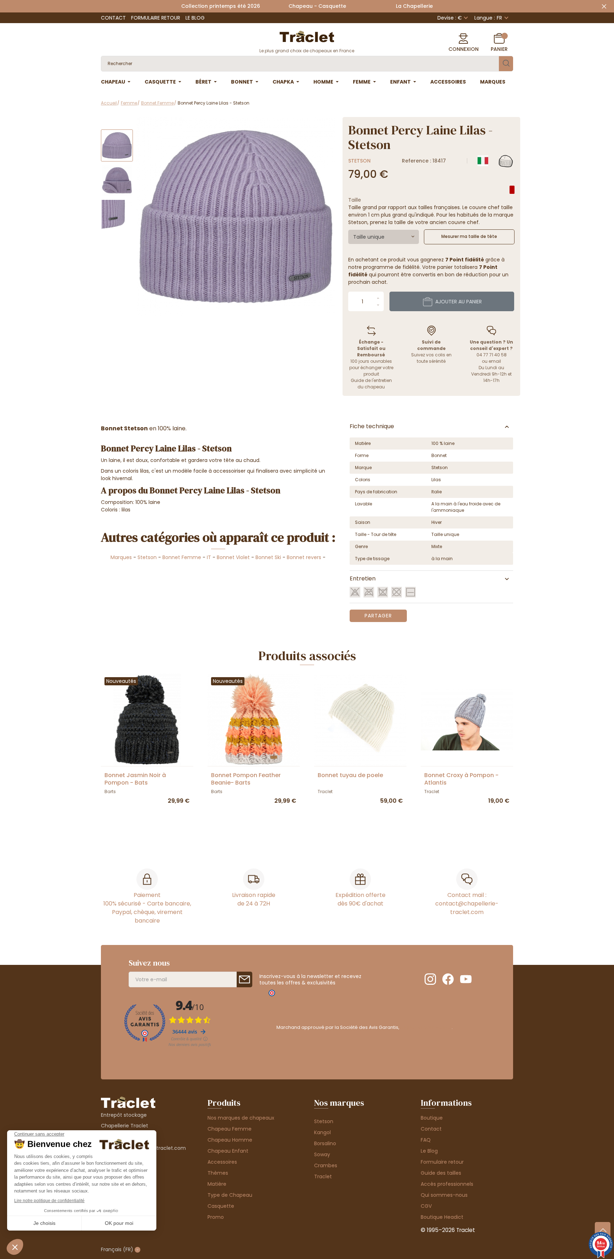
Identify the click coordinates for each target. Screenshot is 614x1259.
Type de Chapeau (230, 1195)
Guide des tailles (441, 1172)
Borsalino (325, 1143)
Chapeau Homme (230, 1139)
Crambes (325, 1165)
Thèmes (218, 1172)
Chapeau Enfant (228, 1150)
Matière (217, 1184)
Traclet (323, 1176)
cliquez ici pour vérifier (426, 1027)
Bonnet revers (304, 557)
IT (209, 557)
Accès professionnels (447, 1184)
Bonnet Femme (181, 557)
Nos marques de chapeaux (241, 1117)
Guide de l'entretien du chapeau (371, 383)
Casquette (221, 1206)
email (495, 361)
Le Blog (195, 17)
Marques (121, 557)
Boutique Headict (442, 1217)
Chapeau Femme (230, 1128)
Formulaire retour (155, 17)
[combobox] (383, 237)
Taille (354, 199)
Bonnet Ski (268, 557)
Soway (322, 1154)
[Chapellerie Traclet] (307, 35)
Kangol (322, 1132)
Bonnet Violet (233, 557)
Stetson (359, 160)
